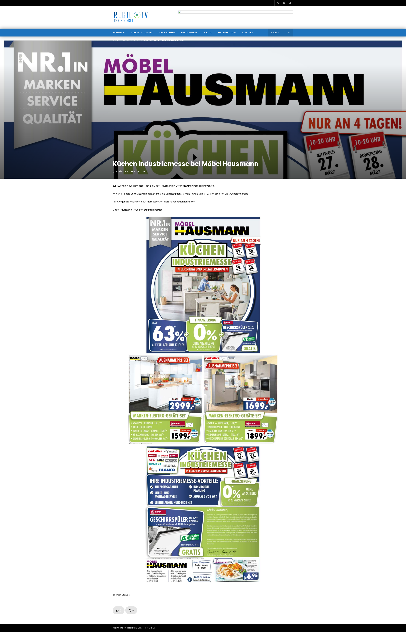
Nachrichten (167, 32)
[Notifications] (284, 3)
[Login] (290, 3)
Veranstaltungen (142, 32)
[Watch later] (277, 3)
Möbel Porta (129, 40)
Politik (208, 32)
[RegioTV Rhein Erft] (131, 17)
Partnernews (189, 32)
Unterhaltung (227, 32)
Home (115, 40)
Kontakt (247, 32)
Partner (117, 32)
